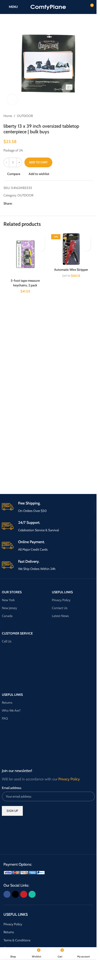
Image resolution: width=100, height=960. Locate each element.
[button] (41, 247)
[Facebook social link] (15, 203)
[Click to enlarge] (12, 99)
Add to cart (38, 162)
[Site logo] (48, 6)
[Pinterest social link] (26, 203)
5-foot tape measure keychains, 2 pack (25, 282)
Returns (7, 702)
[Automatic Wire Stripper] (71, 249)
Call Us (6, 641)
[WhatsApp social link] (32, 203)
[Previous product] (79, 116)
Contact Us (59, 608)
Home (7, 116)
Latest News (60, 616)
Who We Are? (11, 710)
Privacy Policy (61, 600)
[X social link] (20, 203)
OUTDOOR (25, 116)
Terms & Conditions (16, 940)
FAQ (5, 718)
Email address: (12, 788)
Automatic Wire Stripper (71, 269)
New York (8, 600)
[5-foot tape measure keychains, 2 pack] (25, 254)
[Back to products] (84, 116)
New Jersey (9, 608)
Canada (7, 616)
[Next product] (90, 116)
